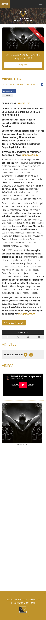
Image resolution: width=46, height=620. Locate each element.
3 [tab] (25, 616)
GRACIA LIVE (24, 103)
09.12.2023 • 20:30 (14, 322)
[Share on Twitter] (18, 337)
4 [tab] (28, 616)
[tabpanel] (23, 606)
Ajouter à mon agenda (26, 84)
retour (5, 4)
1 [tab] (17, 616)
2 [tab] (21, 616)
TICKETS (23, 65)
